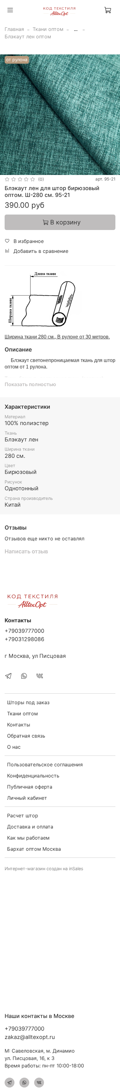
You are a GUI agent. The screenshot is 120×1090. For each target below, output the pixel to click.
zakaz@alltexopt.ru (30, 1037)
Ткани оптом (48, 29)
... (76, 29)
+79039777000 (24, 631)
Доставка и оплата (30, 827)
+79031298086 (24, 639)
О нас (14, 747)
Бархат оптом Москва (34, 849)
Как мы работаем (28, 838)
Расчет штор (22, 815)
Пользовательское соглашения (45, 764)
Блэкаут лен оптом (28, 36)
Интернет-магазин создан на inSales (44, 868)
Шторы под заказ (28, 702)
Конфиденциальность (33, 776)
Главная (14, 29)
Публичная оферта (29, 787)
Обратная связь (26, 736)
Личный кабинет (27, 798)
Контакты (18, 725)
